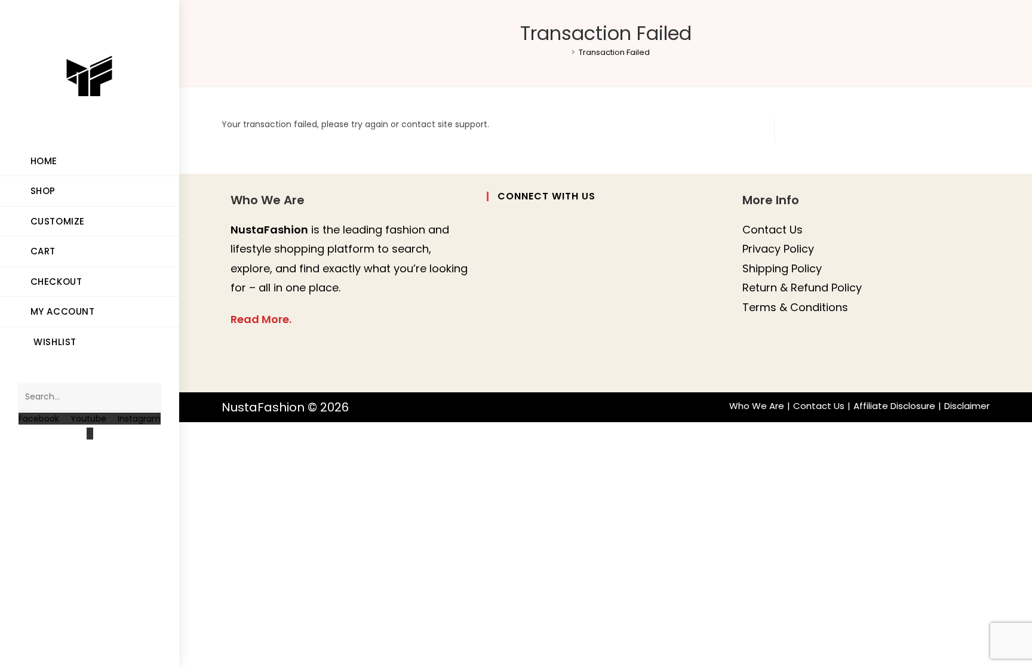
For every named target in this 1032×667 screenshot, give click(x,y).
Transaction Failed (614, 52)
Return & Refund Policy (802, 287)
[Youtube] (493, 358)
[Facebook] (493, 229)
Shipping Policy (782, 268)
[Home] (564, 52)
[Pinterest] (493, 326)
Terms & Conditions (795, 307)
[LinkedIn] (493, 293)
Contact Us (772, 229)
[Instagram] (493, 261)
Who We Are (756, 405)
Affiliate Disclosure (894, 405)
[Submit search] (146, 397)
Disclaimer (967, 405)
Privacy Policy (778, 248)
